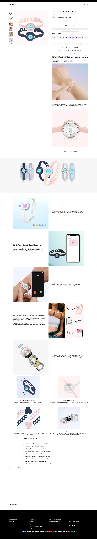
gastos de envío (56, 17)
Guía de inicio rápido (32, 519)
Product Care (31, 521)
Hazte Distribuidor (12, 521)
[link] (11, 5)
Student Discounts (12, 524)
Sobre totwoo (11, 516)
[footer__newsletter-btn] (84, 521)
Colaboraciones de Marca (13, 519)
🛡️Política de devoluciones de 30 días (70, 50)
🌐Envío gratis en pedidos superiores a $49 (70, 44)
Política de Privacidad (52, 517)
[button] (54, 20)
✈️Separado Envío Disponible (70, 47)
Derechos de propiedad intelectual (55, 519)
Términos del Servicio (52, 516)
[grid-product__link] (18, 480)
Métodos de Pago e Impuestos (54, 521)
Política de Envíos (32, 524)
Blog (9, 517)
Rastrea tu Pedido (32, 516)
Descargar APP (31, 528)
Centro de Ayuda (32, 517)
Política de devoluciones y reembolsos (35, 526)
